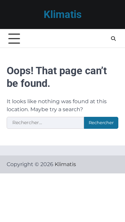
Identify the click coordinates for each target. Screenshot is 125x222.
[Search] (113, 39)
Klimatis (63, 14)
